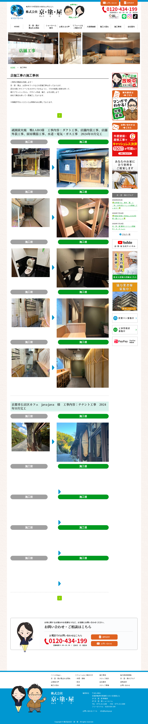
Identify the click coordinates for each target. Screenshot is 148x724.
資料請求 (130, 3)
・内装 (77, 685)
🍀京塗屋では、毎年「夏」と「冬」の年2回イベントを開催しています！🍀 (124, 205)
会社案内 (102, 682)
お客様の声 (55, 682)
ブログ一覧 (126, 234)
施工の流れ (104, 27)
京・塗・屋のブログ (127, 678)
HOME (16, 27)
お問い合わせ (111, 3)
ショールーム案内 (51, 26)
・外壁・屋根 (80, 678)
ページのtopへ (56, 675)
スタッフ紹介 (104, 678)
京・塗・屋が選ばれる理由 (34, 26)
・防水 (77, 682)
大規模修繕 (91, 27)
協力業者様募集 (126, 675)
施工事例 (102, 675)
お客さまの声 (64, 27)
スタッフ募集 (104, 685)
